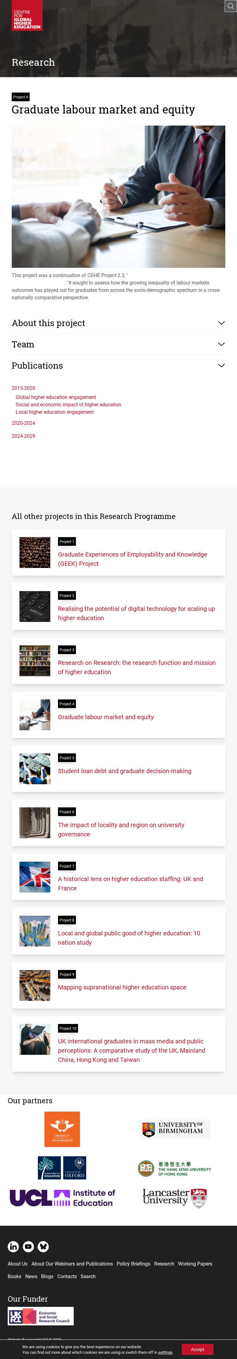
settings (165, 1352)
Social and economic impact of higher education (68, 404)
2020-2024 (23, 423)
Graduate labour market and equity (106, 717)
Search (88, 1276)
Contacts (67, 1276)
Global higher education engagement (56, 397)
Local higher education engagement (55, 411)
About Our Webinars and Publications (72, 1263)
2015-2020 (23, 388)
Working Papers (195, 1263)
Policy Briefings (133, 1263)
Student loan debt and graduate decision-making (124, 771)
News (31, 1276)
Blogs (47, 1276)
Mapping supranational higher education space (122, 987)
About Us (17, 1263)
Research (164, 1263)
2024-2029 (23, 436)
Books (14, 1276)
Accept (197, 1349)
